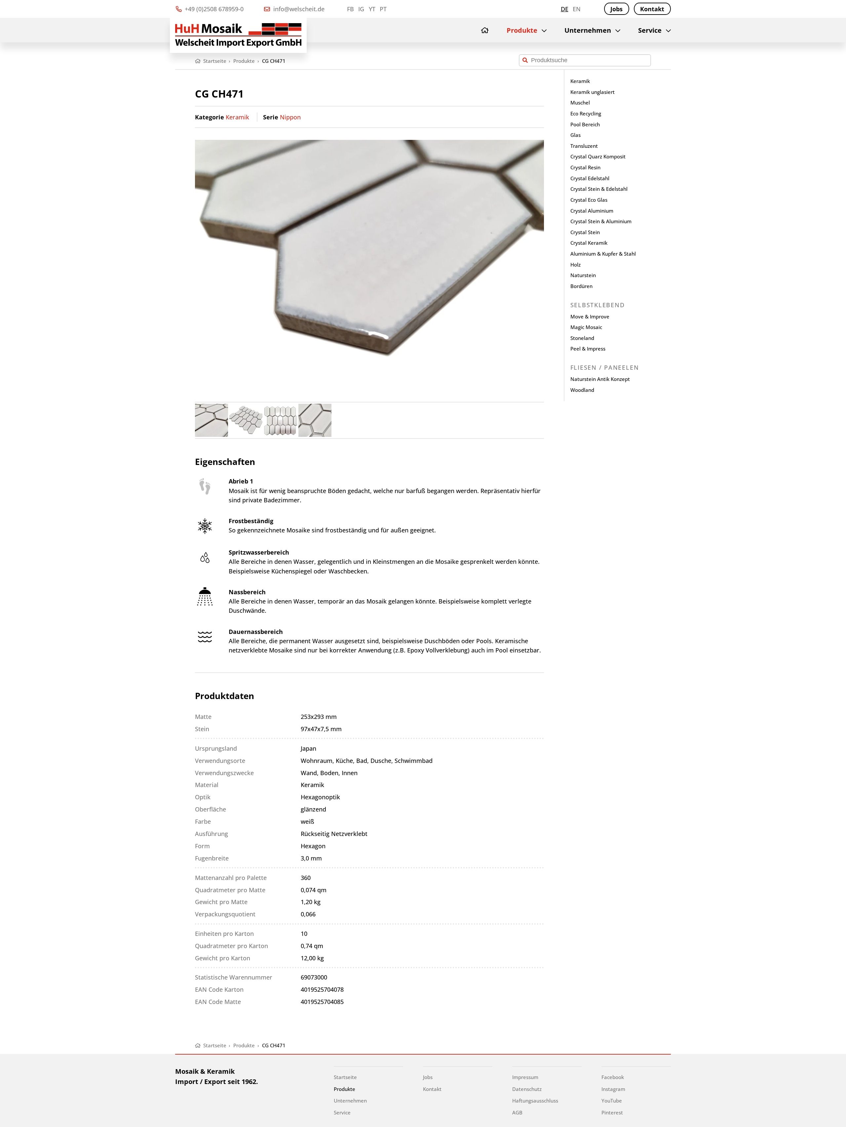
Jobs (616, 9)
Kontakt (652, 9)
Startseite (345, 1077)
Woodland (582, 390)
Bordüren (581, 286)
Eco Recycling (585, 113)
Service (650, 30)
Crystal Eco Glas (588, 199)
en (577, 9)
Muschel (580, 102)
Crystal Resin (585, 167)
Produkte (522, 30)
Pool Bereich (585, 124)
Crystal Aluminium (591, 210)
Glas (575, 135)
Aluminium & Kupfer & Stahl (603, 253)
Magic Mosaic (586, 327)
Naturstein (583, 275)
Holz (575, 264)
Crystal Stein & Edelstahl (599, 189)
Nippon (290, 117)
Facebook (612, 1077)
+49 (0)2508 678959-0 (213, 9)
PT (383, 9)
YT (372, 9)
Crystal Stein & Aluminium (601, 221)
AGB (517, 1112)
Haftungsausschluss (535, 1100)
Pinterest (612, 1112)
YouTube (611, 1100)
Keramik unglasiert (592, 92)
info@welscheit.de (298, 9)
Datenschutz (527, 1089)
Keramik (237, 117)
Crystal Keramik (588, 242)
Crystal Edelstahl (589, 178)
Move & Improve (589, 316)
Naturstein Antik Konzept (600, 379)
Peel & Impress (587, 348)
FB (350, 9)
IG (361, 9)
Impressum (525, 1077)
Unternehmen (587, 30)
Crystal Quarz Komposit (598, 156)
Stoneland (582, 338)
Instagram (613, 1089)
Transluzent (584, 146)
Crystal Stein (585, 232)
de (564, 9)
